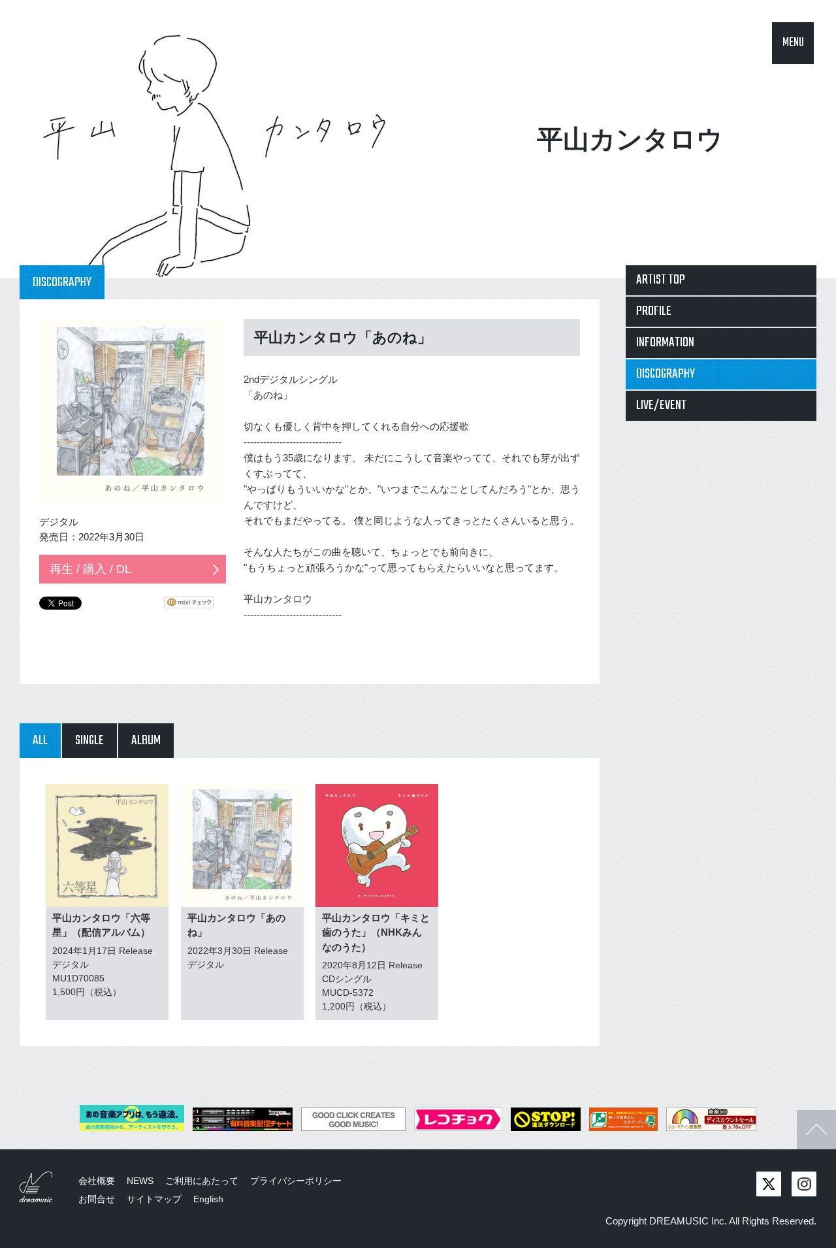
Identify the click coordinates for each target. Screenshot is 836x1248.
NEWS (140, 1180)
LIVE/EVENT (661, 405)
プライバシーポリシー (296, 1180)
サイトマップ (154, 1199)
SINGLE (89, 741)
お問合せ (96, 1199)
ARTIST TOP (660, 280)
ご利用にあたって (201, 1180)
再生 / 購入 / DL (90, 569)
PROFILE (653, 311)
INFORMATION (665, 343)
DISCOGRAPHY (665, 374)
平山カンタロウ (630, 139)
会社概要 (96, 1180)
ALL (40, 741)
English (208, 1199)
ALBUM (146, 741)
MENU (793, 42)
